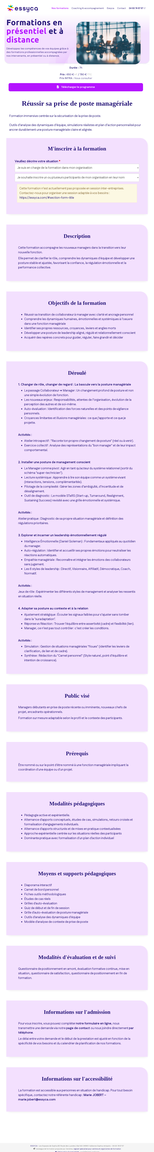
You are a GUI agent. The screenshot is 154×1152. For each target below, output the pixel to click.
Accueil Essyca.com (82, 6)
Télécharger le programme (77, 87)
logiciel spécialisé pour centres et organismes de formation (97, 1149)
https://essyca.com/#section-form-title (46, 198)
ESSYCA (33, 1146)
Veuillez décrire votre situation (36, 161)
